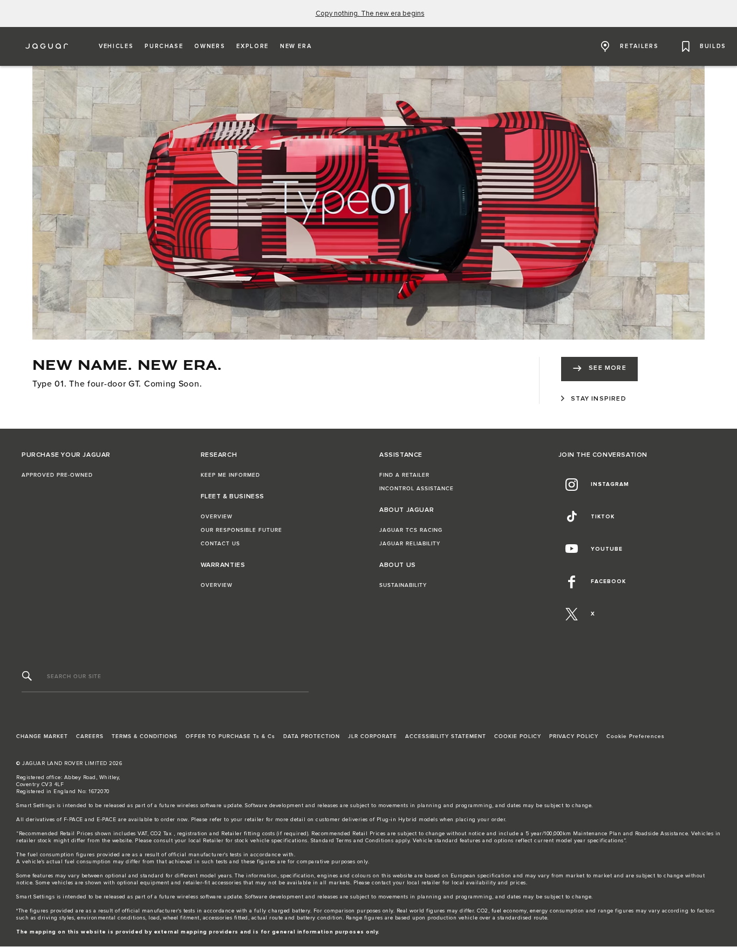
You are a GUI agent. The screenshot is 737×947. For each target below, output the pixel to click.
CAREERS (90, 736)
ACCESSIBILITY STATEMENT (445, 736)
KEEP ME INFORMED (230, 475)
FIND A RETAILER (404, 475)
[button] (116, 46)
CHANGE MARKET (42, 736)
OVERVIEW (217, 516)
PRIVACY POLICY (573, 736)
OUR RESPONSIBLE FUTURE (241, 530)
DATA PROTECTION (311, 736)
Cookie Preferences (635, 736)
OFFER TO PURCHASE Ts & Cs (230, 736)
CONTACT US (220, 543)
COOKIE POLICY (517, 736)
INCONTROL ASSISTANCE (416, 488)
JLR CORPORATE (372, 736)
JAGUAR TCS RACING (410, 530)
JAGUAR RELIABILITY (409, 543)
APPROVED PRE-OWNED (57, 475)
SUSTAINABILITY (403, 585)
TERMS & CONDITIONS (145, 736)
